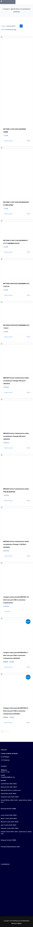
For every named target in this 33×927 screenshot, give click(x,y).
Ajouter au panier (8, 140)
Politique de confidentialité (21, 921)
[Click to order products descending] (21, 26)
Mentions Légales (17, 923)
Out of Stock (7, 611)
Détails (28, 140)
